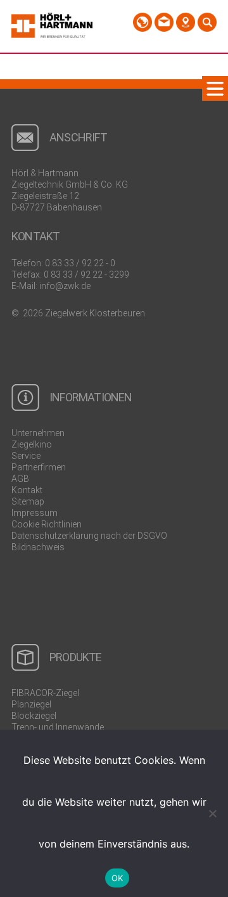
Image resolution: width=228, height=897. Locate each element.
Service (26, 456)
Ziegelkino (31, 444)
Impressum (34, 513)
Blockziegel (33, 716)
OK (117, 878)
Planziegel (31, 704)
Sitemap (27, 501)
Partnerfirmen (38, 467)
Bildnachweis (38, 547)
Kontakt (26, 490)
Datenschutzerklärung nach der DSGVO (89, 536)
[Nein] (212, 813)
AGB (20, 479)
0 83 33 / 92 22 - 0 (80, 263)
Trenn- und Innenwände (57, 727)
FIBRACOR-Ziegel (45, 693)
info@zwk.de (65, 286)
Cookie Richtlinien (46, 524)
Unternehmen (38, 433)
